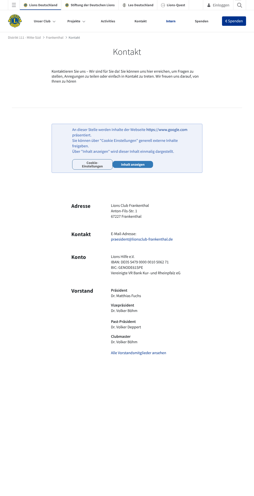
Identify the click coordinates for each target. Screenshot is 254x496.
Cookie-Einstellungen (92, 164)
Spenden (201, 21)
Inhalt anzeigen (133, 164)
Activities (108, 21)
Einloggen (221, 4)
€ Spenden (234, 21)
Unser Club (42, 21)
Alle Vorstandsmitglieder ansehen (138, 352)
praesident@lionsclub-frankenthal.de (142, 239)
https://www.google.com (167, 129)
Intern (170, 21)
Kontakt (140, 21)
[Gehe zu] (16, 21)
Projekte (73, 21)
